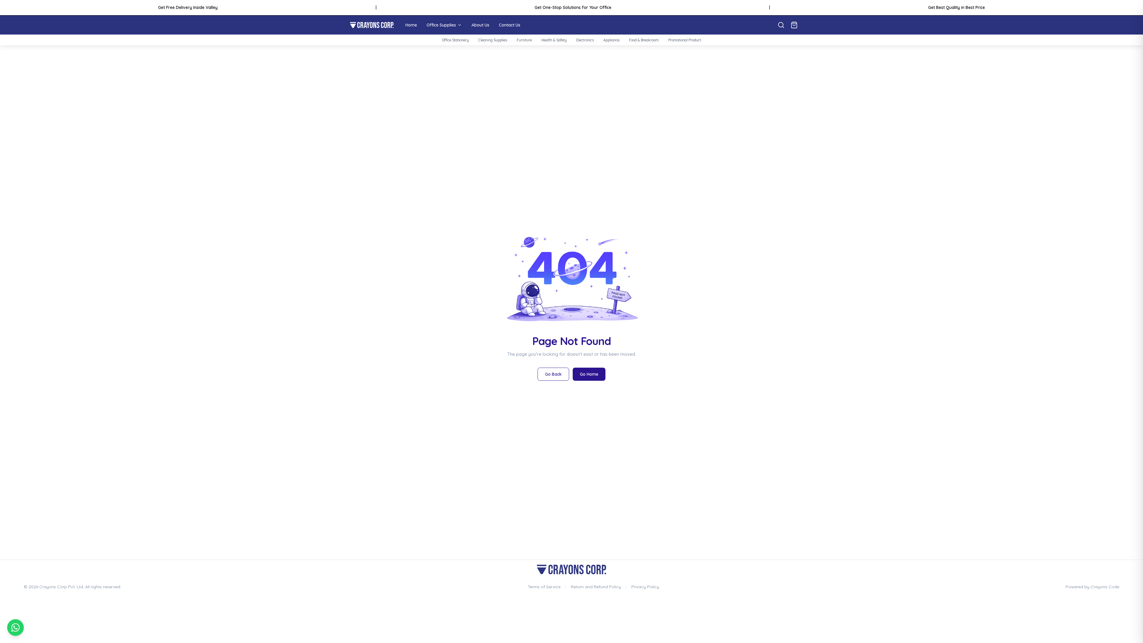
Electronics (585, 40)
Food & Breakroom (644, 40)
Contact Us (509, 25)
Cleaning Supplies (492, 40)
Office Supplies (441, 25)
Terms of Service (544, 586)
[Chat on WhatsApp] (15, 627)
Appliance (611, 40)
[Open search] (781, 25)
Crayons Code (1105, 586)
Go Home (589, 374)
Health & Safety (554, 40)
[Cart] (794, 25)
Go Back (553, 374)
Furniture (524, 40)
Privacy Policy (645, 586)
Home (411, 25)
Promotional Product (684, 40)
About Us (480, 25)
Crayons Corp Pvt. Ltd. (61, 586)
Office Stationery (455, 40)
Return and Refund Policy (596, 586)
